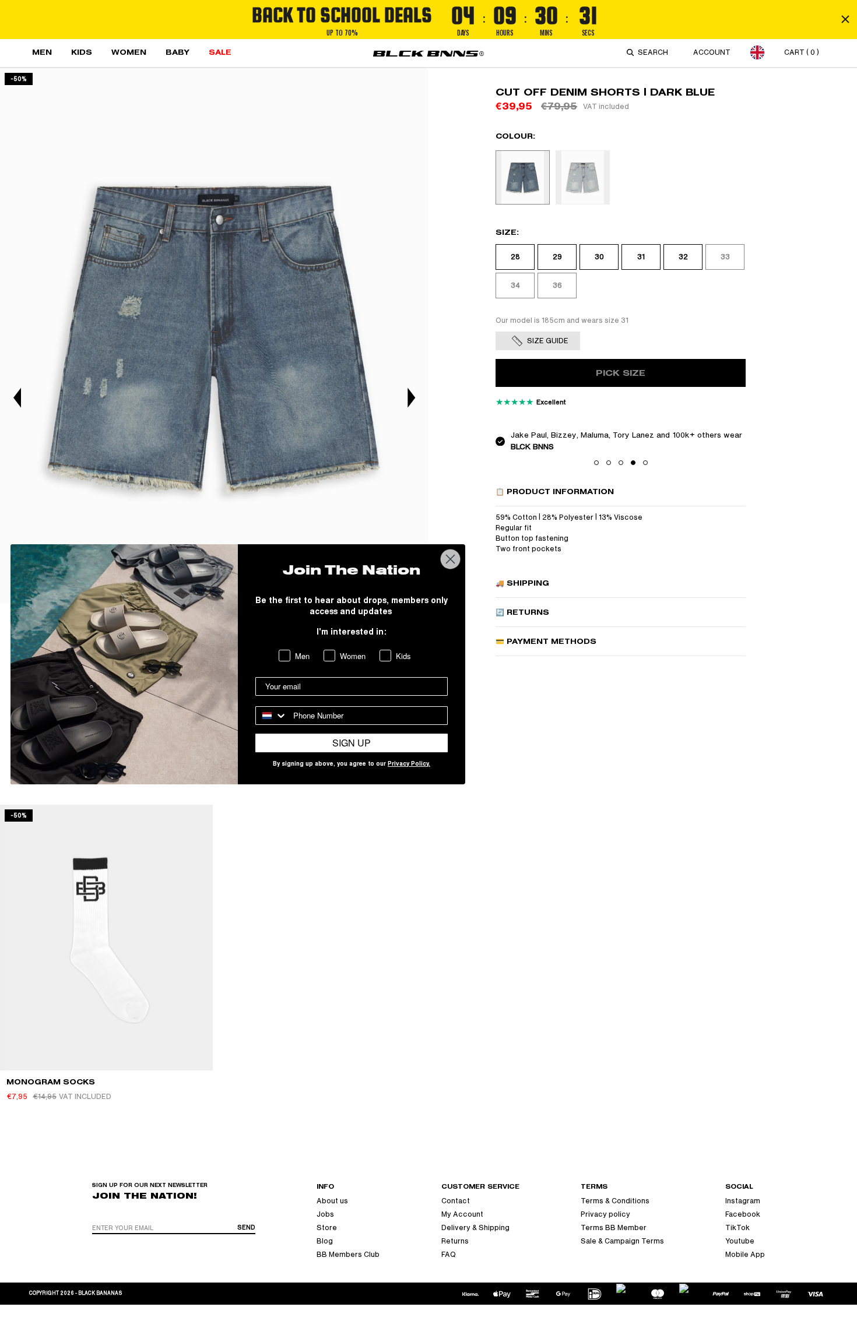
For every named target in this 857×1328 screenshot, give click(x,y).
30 (599, 257)
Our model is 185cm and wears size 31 (562, 320)
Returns (455, 1241)
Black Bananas (100, 1293)
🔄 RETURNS (522, 612)
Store (327, 1228)
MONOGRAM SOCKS (50, 1082)
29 (557, 257)
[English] (757, 52)
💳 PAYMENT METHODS (546, 641)
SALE (220, 52)
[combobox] (655, 52)
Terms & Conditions (615, 1201)
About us (332, 1201)
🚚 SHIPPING (522, 583)
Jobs (325, 1214)
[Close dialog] (450, 559)
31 (641, 257)
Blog (325, 1241)
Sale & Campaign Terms (622, 1241)
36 (557, 285)
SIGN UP (351, 742)
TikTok (737, 1228)
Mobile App (745, 1254)
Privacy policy (605, 1214)
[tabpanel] (214, 336)
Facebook (742, 1214)
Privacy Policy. (409, 764)
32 (683, 257)
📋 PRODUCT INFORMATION (555, 491)
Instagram (742, 1201)
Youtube (739, 1241)
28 (515, 257)
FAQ (448, 1254)
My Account (462, 1214)
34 (515, 285)
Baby (177, 52)
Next (411, 398)
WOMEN (128, 52)
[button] (596, 462)
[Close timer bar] (845, 19)
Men (42, 52)
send (246, 1227)
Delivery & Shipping (475, 1228)
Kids (81, 52)
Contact (455, 1201)
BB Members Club (348, 1254)
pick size (620, 373)
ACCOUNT (711, 52)
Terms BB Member (614, 1228)
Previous (17, 398)
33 (725, 257)
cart (801, 52)
